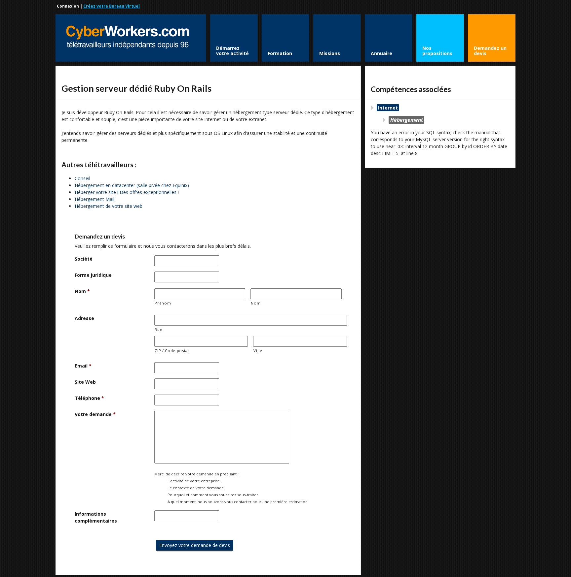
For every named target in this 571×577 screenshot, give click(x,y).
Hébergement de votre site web (108, 206)
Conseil (82, 178)
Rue (158, 329)
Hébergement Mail (94, 199)
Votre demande (95, 414)
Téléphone (89, 398)
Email (83, 366)
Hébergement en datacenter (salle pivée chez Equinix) (132, 185)
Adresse (84, 318)
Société (84, 259)
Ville (257, 350)
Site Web (85, 382)
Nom (82, 291)
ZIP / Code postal (172, 350)
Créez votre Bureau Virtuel (111, 6)
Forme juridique (93, 275)
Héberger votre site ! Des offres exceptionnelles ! (127, 192)
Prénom (163, 303)
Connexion (68, 6)
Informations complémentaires (96, 517)
